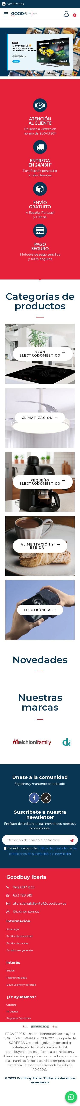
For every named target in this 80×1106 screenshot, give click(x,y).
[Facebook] (34, 798)
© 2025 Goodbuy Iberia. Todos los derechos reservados (40, 1080)
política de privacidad (53, 848)
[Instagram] (46, 798)
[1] (72, 840)
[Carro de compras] (72, 13)
